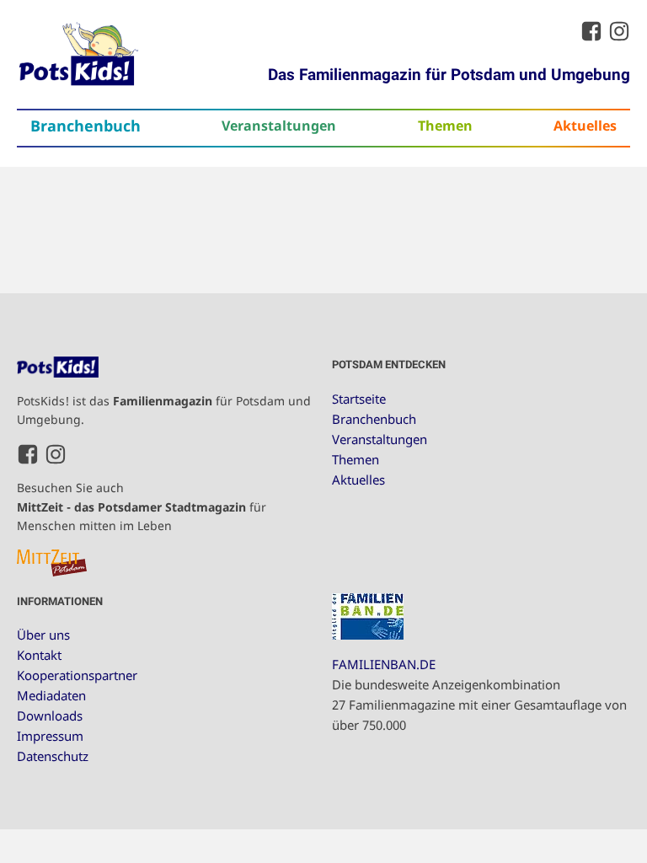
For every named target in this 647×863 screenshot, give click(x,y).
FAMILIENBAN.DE (384, 664)
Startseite (359, 398)
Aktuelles (585, 125)
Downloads (50, 715)
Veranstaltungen (279, 125)
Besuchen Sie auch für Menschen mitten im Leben (141, 506)
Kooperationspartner (77, 675)
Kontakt (39, 654)
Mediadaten (51, 695)
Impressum (50, 735)
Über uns (43, 634)
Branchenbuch (85, 125)
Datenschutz (52, 756)
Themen (445, 125)
